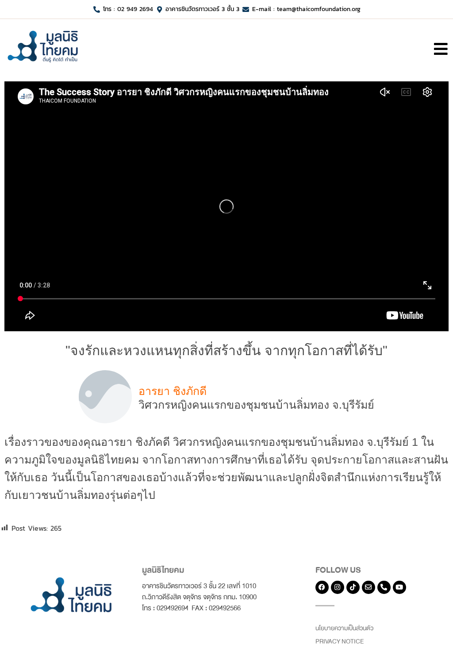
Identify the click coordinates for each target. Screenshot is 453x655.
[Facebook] (322, 587)
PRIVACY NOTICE (339, 641)
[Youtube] (399, 587)
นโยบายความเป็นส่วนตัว (344, 628)
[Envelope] (368, 587)
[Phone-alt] (384, 587)
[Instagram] (337, 587)
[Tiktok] (353, 587)
